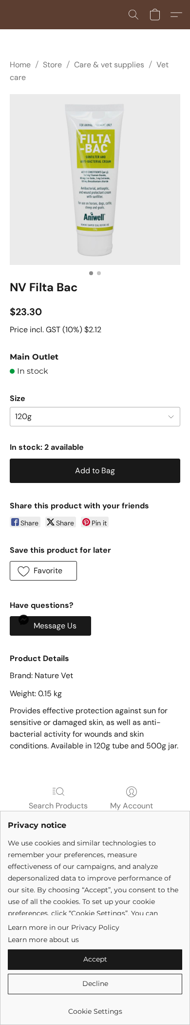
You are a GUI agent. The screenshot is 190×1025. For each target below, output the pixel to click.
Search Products (58, 806)
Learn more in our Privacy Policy (63, 927)
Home (20, 65)
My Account (131, 806)
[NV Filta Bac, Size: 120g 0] (95, 179)
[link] (95, 1007)
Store (52, 65)
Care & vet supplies (109, 65)
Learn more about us (43, 939)
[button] (133, 14)
